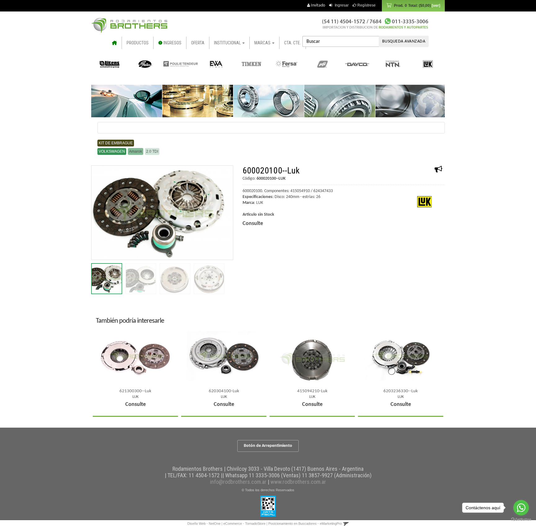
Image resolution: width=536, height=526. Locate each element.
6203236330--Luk (400, 391)
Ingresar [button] (342, 5)
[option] (109, 64)
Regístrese (366, 5)
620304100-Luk (224, 391)
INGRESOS (172, 42)
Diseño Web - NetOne (204, 523)
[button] (346, 523)
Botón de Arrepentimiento (268, 445)
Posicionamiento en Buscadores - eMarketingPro (305, 523)
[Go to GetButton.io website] (521, 520)
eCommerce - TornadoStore (244, 523)
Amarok (135, 151)
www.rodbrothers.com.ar (298, 482)
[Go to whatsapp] (521, 507)
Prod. (412, 5)
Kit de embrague (116, 143)
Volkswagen (112, 151)
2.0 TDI (152, 151)
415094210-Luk (312, 391)
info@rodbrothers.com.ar (238, 482)
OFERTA (197, 42)
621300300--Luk (135, 391)
